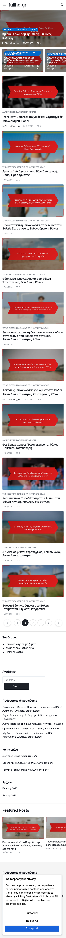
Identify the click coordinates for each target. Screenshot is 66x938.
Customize (32, 913)
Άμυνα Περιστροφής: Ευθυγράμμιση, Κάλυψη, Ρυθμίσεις (33, 723)
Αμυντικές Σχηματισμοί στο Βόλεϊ (20, 29)
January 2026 (9, 795)
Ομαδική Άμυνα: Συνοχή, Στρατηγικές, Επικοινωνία (30, 728)
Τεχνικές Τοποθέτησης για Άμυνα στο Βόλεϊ (23, 167)
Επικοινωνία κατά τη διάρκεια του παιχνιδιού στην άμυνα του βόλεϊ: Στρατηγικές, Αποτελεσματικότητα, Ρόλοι (32, 336)
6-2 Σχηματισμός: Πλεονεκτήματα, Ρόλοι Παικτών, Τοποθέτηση (30, 446)
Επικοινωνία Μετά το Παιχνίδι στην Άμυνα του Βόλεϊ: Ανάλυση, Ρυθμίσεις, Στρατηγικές (22, 845)
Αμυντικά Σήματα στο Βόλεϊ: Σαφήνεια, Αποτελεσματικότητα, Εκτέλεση (21, 60)
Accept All (32, 928)
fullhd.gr (17, 5)
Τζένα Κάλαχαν (12, 43)
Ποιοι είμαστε (14, 652)
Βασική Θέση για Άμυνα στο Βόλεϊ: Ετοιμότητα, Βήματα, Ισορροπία (25, 607)
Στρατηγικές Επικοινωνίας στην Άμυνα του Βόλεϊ (20, 53)
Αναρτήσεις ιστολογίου (20, 648)
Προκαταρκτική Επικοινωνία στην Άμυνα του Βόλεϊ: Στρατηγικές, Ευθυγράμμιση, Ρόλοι (32, 226)
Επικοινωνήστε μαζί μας (21, 644)
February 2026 (9, 788)
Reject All (32, 920)
